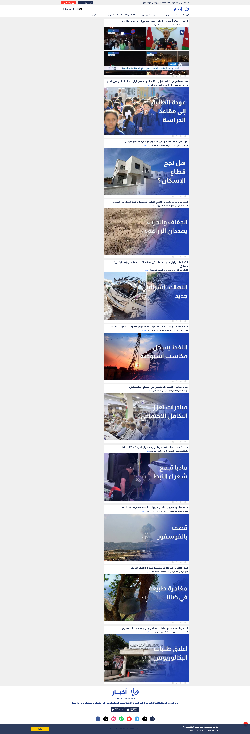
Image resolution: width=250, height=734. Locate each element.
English (68, 9)
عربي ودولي (141, 15)
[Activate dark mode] (79, 9)
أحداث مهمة (102, 15)
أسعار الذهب (176, 15)
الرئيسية (186, 15)
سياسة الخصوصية (195, 730)
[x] (105, 718)
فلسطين (156, 15)
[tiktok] (144, 718)
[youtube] (129, 718)
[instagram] (113, 718)
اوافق (40, 729)
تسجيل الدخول (84, 3)
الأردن (168, 15)
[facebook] (98, 718)
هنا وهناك (119, 15)
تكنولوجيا (111, 15)
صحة (162, 15)
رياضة (127, 15)
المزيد (148, 85)
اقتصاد (133, 15)
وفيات (88, 15)
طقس (148, 15)
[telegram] (137, 718)
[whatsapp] (121, 718)
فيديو (94, 15)
